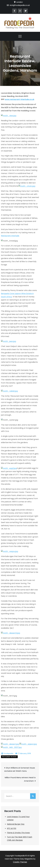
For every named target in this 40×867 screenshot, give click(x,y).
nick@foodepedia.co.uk (20, 5)
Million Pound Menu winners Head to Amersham (20, 779)
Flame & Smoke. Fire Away (18, 832)
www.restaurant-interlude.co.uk (19, 99)
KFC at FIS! (11, 828)
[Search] (33, 796)
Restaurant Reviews (9, 757)
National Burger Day (15, 824)
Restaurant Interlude (10, 235)
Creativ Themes (20, 862)
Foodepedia (8, 753)
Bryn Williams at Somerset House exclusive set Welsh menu (19, 769)
